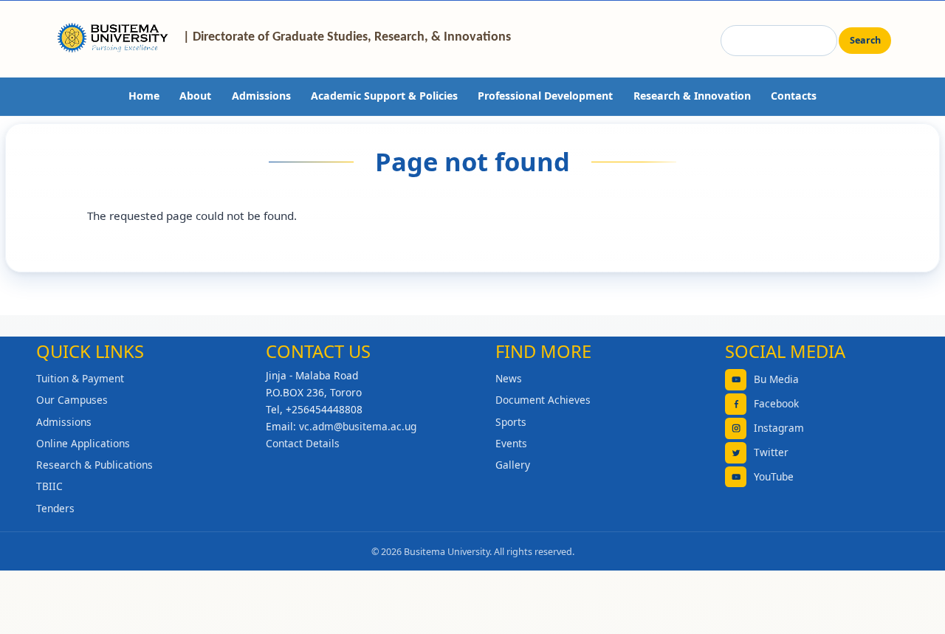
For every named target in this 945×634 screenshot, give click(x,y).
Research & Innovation (692, 96)
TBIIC (49, 486)
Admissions (261, 96)
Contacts (794, 96)
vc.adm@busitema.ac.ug (357, 426)
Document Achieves (543, 400)
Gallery (512, 465)
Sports (510, 422)
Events (511, 443)
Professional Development (545, 96)
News (508, 378)
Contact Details (303, 443)
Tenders (55, 508)
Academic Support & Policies (384, 96)
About (195, 96)
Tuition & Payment (80, 378)
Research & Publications (94, 465)
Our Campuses (72, 400)
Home (143, 96)
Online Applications (83, 443)
